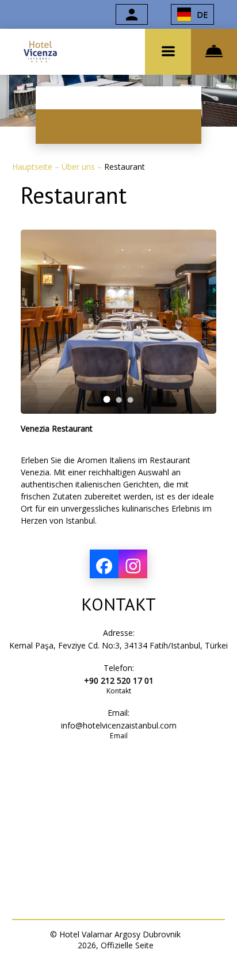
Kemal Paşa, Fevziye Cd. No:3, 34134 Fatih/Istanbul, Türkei (118, 645)
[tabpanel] (119, 322)
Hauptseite (33, 166)
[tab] (107, 399)
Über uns (79, 166)
